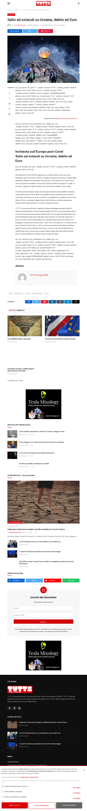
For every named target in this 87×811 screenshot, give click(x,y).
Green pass (19, 293)
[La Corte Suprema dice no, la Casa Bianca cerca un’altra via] (12, 544)
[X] (9, 98)
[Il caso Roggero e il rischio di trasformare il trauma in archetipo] (12, 444)
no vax (27, 293)
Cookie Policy (24, 777)
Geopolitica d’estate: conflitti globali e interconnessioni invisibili (20, 370)
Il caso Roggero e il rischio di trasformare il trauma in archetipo (41, 442)
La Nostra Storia (13, 762)
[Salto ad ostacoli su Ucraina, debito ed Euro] (43, 59)
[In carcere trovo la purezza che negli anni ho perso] (12, 455)
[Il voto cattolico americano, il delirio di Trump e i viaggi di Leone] (12, 434)
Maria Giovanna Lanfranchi (66, 118)
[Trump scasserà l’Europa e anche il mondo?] (62, 326)
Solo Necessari (69, 805)
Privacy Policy (63, 631)
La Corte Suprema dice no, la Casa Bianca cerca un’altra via (39, 541)
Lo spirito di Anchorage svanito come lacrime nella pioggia (40, 551)
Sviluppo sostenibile (14, 522)
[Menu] (8, 3)
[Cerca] (78, 3)
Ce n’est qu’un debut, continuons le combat (34, 463)
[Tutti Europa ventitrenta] (43, 3)
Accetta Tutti (14, 805)
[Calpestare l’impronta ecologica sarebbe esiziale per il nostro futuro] (43, 502)
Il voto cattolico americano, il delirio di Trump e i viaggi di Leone (41, 431)
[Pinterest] (9, 109)
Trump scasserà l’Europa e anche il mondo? (60, 339)
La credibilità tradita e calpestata (19, 339)
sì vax (46, 293)
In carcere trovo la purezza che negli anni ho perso (37, 453)
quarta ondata (37, 293)
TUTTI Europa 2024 (19, 25)
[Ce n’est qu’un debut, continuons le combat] (12, 466)
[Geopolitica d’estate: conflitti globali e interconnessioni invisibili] (24, 356)
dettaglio (76, 787)
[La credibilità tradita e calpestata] (24, 326)
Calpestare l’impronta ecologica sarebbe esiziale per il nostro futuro (36, 529)
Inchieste (11, 14)
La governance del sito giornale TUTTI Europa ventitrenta (27, 765)
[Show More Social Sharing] (56, 31)
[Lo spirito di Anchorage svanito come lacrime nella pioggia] (12, 554)
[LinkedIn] (9, 104)
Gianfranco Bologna (15, 532)
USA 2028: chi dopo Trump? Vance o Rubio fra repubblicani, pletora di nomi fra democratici (46, 562)
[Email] (9, 114)
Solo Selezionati (42, 805)
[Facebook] (9, 93)
